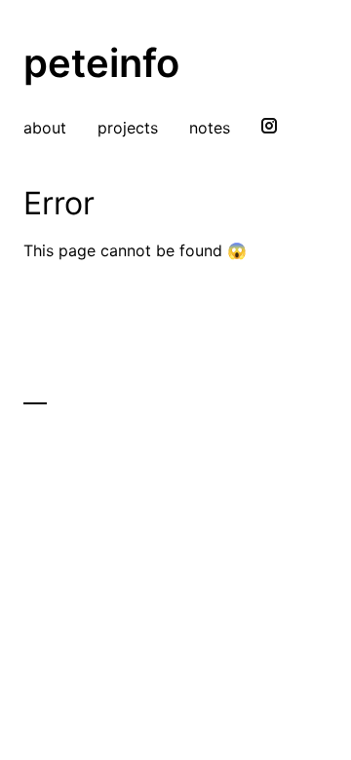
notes (209, 127)
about (44, 127)
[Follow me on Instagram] (269, 127)
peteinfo (101, 63)
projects (128, 127)
